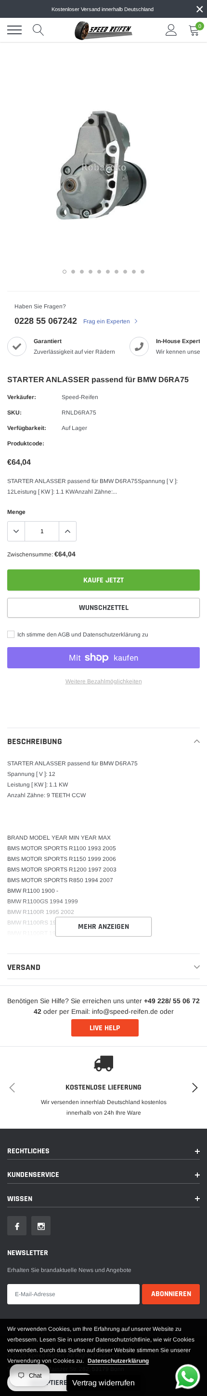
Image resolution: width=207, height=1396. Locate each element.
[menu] (14, 30)
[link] (16, 1225)
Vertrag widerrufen (103, 1383)
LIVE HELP (105, 1028)
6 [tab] (108, 272)
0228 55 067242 (45, 321)
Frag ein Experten (107, 321)
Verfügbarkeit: (26, 428)
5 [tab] (99, 272)
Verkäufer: (21, 397)
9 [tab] (134, 272)
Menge (16, 512)
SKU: (14, 412)
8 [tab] (125, 272)
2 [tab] (73, 272)
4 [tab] (90, 272)
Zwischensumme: (30, 554)
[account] (171, 30)
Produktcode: (25, 443)
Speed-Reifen (80, 397)
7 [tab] (116, 272)
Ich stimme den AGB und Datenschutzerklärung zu (82, 634)
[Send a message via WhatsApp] (187, 1376)
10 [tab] (142, 272)
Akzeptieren (51, 1383)
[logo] (103, 30)
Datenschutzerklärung (118, 1360)
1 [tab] (64, 272)
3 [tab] (82, 272)
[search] (38, 30)
